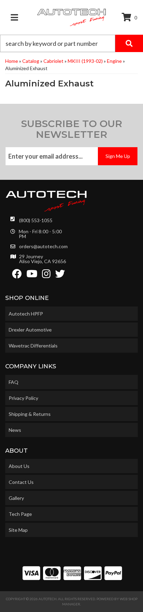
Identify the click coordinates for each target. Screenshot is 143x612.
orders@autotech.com (43, 246)
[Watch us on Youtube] (31, 275)
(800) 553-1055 (35, 220)
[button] (71, 43)
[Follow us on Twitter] (60, 275)
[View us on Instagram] (46, 275)
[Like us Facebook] (17, 275)
